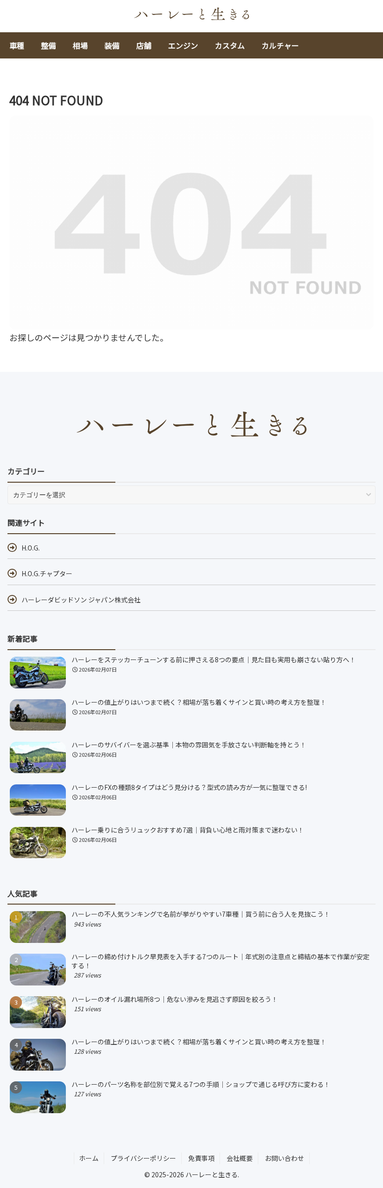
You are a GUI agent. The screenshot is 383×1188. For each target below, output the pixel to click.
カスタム (230, 45)
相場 (80, 45)
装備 (112, 45)
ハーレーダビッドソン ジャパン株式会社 (81, 599)
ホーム (89, 1158)
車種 (16, 45)
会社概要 (240, 1158)
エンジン (183, 45)
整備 (48, 45)
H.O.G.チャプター (46, 573)
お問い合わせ (284, 1158)
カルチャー (280, 45)
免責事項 (201, 1158)
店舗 (143, 45)
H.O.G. (30, 547)
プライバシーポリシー (143, 1158)
